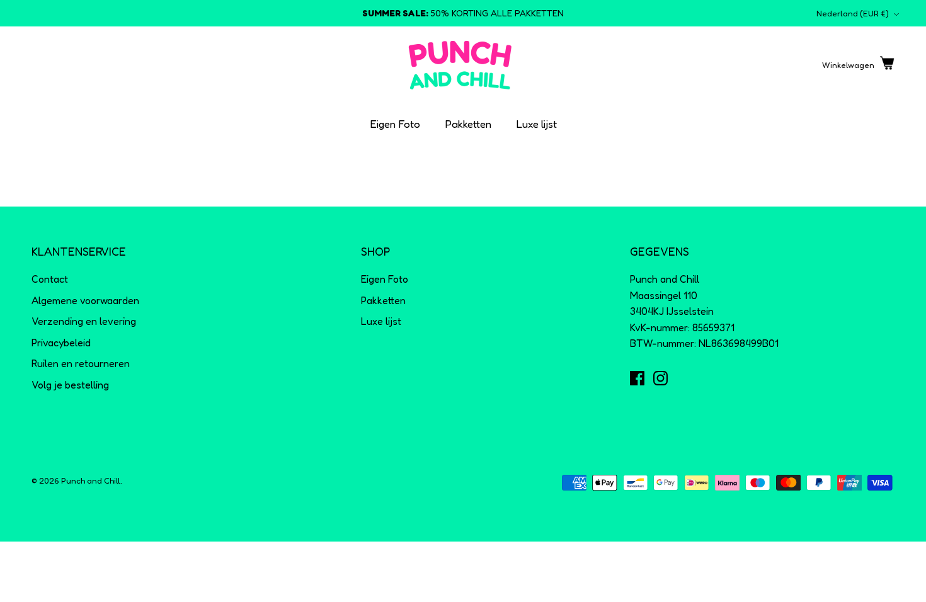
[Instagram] (660, 378)
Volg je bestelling (70, 384)
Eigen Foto (395, 123)
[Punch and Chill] (460, 65)
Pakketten (468, 123)
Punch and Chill (90, 480)
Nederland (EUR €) (852, 13)
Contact (49, 279)
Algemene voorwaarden (85, 300)
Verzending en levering (83, 321)
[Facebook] (637, 378)
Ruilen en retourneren (80, 363)
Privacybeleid (61, 342)
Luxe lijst (537, 123)
